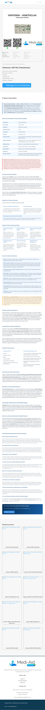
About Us (22, 679)
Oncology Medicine (8, 64)
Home (3, 64)
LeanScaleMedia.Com (12, 706)
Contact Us (22, 682)
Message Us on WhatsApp (18, 85)
